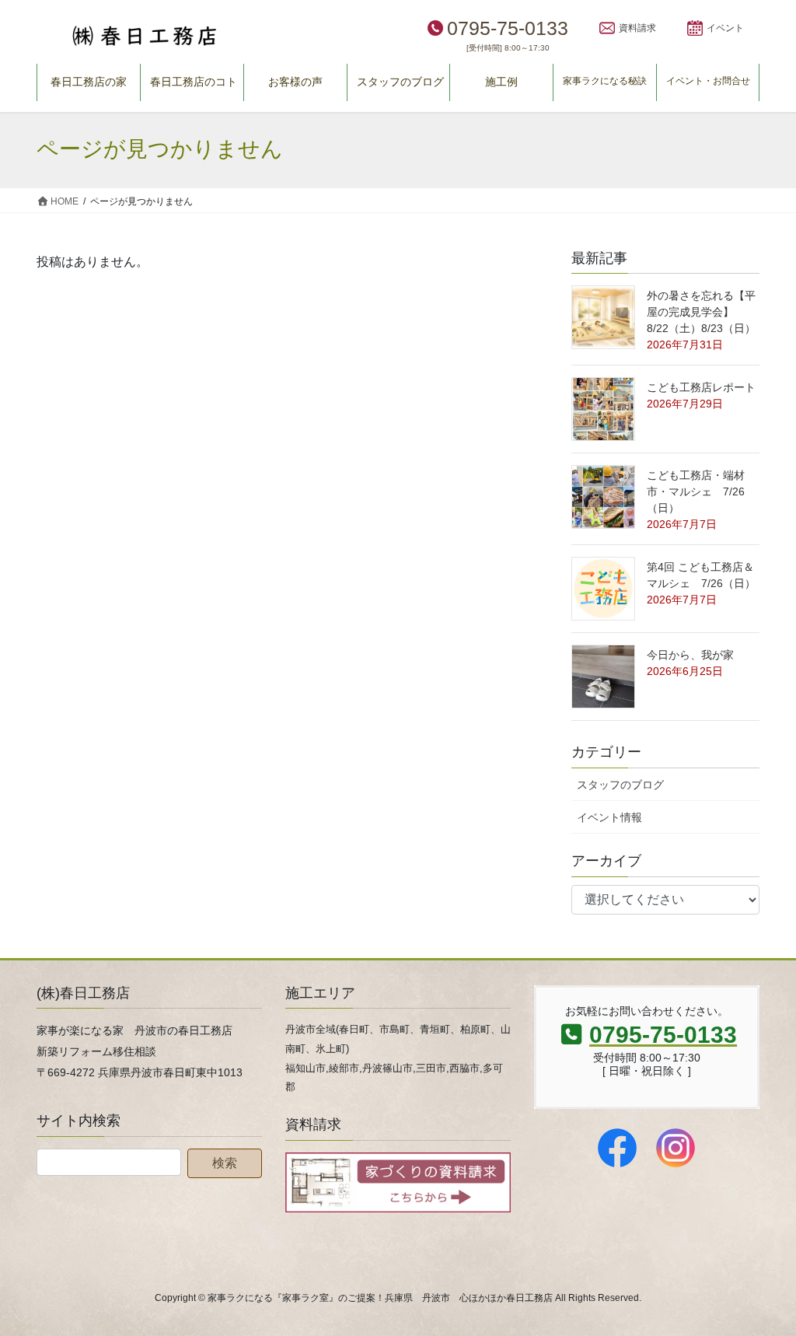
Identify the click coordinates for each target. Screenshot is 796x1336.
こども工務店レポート (701, 387)
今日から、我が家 (690, 655)
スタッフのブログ (620, 784)
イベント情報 (609, 817)
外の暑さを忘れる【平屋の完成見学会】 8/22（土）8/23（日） (701, 311)
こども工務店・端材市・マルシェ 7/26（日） (696, 491)
